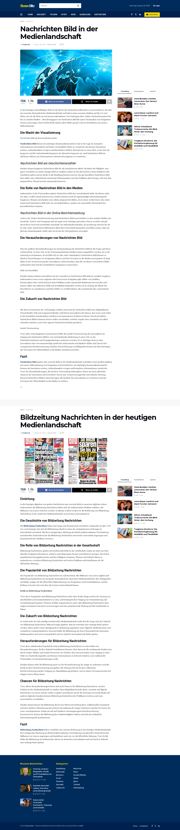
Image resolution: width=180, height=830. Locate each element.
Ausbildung (85, 14)
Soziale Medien (79, 775)
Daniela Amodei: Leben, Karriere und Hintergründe (42, 788)
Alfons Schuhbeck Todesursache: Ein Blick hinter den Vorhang (145, 129)
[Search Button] (78, 5)
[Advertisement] (139, 67)
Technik (53, 14)
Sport (64, 14)
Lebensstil (60, 788)
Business (60, 775)
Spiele (75, 778)
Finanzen (59, 781)
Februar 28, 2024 (39, 44)
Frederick (26, 44)
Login (157, 6)
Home (30, 14)
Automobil (60, 772)
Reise (73, 14)
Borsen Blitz (30, 826)
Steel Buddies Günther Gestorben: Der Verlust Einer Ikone (145, 101)
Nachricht (29, 21)
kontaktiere (100, 14)
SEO (81, 826)
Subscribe (153, 14)
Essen (58, 778)
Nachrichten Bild (28, 143)
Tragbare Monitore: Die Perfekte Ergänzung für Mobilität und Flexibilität (146, 143)
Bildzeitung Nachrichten (35, 525)
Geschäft (41, 14)
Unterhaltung (78, 788)
